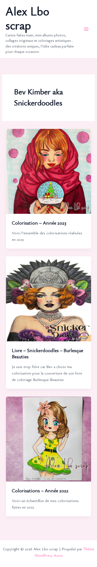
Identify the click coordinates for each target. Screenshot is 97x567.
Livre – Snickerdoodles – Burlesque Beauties (47, 353)
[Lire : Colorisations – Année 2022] (48, 438)
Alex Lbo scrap (27, 18)
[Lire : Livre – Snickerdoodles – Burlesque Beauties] (48, 298)
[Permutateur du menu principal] (86, 29)
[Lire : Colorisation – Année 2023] (48, 170)
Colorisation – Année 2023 (39, 222)
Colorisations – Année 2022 (40, 490)
